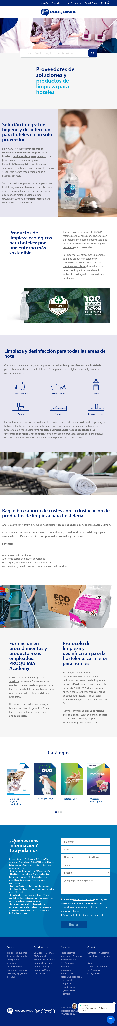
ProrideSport (91, 3)
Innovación (66, 969)
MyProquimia (74, 3)
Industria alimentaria (17, 956)
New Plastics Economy (71, 956)
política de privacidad (83, 899)
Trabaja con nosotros (97, 966)
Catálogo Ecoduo (45, 798)
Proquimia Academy (43, 963)
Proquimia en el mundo (98, 956)
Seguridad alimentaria (44, 959)
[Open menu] (106, 12)
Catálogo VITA (70, 798)
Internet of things (42, 966)
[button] (56, 812)
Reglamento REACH (70, 959)
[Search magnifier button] (92, 53)
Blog (89, 963)
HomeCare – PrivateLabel (52, 3)
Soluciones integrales (44, 952)
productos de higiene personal (29, 156)
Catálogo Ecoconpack (96, 800)
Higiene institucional (17, 952)
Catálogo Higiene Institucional (16, 801)
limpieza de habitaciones (39, 437)
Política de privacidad (18, 913)
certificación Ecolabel (74, 266)
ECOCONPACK (102, 524)
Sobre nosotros (68, 952)
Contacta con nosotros (98, 952)
